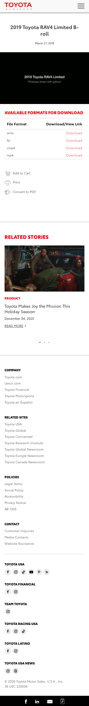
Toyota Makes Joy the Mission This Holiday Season (37, 308)
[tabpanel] (44, 288)
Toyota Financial (17, 389)
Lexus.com (13, 383)
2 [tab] (44, 341)
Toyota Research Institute (24, 443)
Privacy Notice (15, 502)
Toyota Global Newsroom (24, 449)
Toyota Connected (18, 436)
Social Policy (14, 490)
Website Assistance (19, 543)
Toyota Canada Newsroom (25, 462)
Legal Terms (14, 483)
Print (16, 182)
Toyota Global (15, 430)
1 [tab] (40, 341)
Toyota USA (13, 424)
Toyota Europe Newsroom (24, 455)
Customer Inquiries (19, 530)
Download (74, 133)
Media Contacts (17, 537)
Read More (14, 325)
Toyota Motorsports (19, 396)
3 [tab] (49, 341)
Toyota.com (13, 377)
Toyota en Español (19, 402)
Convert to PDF (24, 191)
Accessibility (14, 496)
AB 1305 (10, 509)
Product (12, 298)
